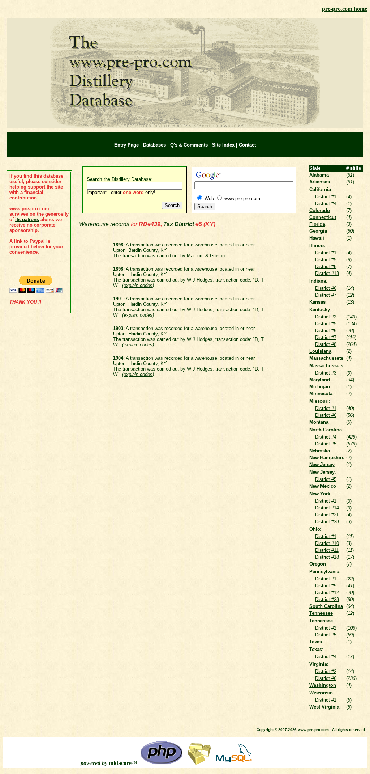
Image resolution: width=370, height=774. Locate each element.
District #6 (325, 288)
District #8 (325, 266)
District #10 (327, 543)
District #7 (325, 295)
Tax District (178, 224)
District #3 (325, 373)
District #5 (325, 259)
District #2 (325, 317)
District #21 (327, 514)
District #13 (327, 273)
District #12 (327, 592)
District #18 (327, 557)
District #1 (325, 196)
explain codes (138, 285)
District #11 (327, 550)
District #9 (325, 585)
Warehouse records (104, 224)
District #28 (327, 521)
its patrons (27, 219)
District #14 (327, 508)
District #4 (325, 203)
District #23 (327, 599)
